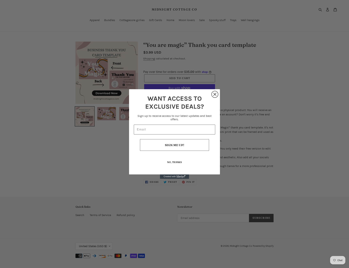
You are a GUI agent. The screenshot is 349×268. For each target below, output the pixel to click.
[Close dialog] (215, 94)
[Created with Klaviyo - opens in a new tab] (174, 176)
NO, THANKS (174, 162)
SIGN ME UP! (174, 145)
